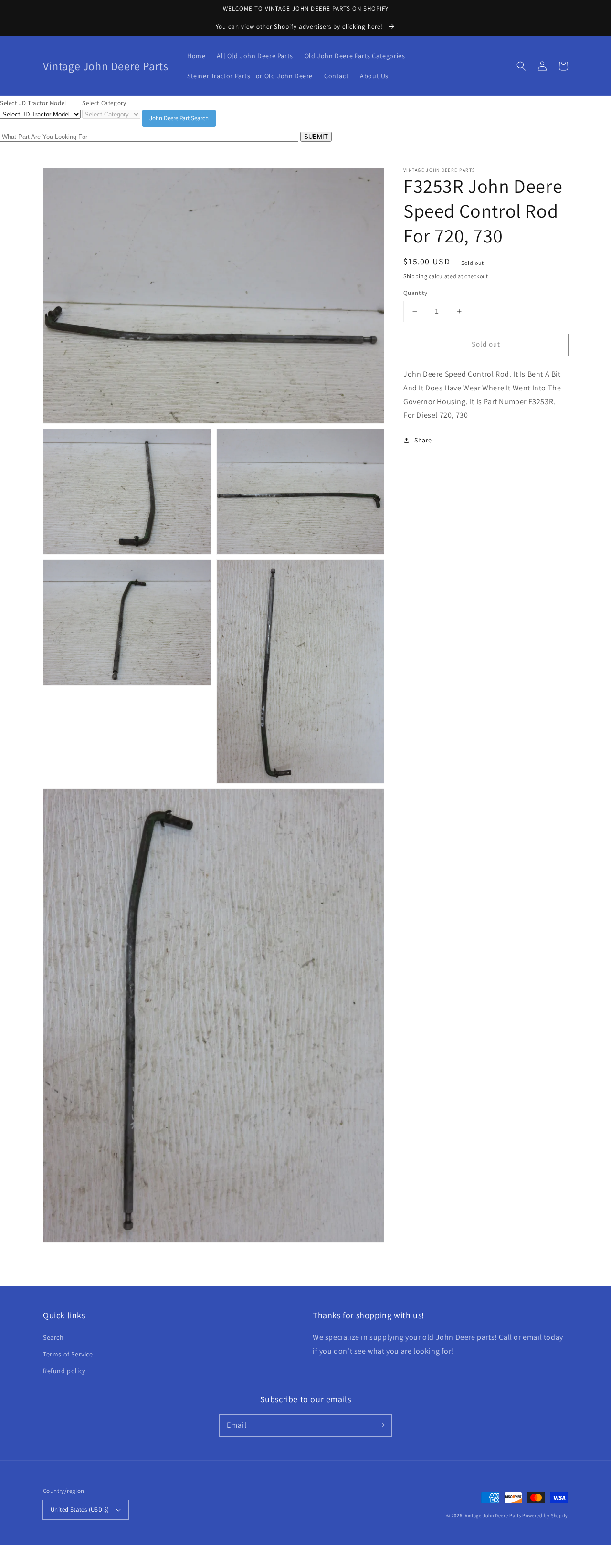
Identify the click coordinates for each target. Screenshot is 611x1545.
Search (53, 1337)
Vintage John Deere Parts (493, 1516)
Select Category (104, 103)
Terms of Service (68, 1354)
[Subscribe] (380, 1425)
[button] (521, 65)
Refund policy (64, 1370)
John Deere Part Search (179, 118)
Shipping (415, 276)
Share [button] (423, 440)
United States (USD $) (80, 1509)
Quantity (415, 293)
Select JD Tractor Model (33, 103)
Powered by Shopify (545, 1516)
